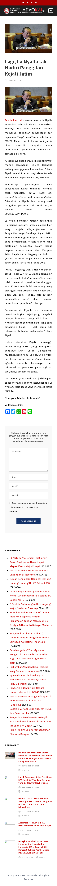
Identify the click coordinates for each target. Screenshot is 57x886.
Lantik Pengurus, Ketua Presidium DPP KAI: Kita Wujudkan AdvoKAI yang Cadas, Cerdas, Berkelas (35, 780)
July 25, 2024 (27, 857)
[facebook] (27, 3)
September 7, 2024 (30, 830)
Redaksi (25, 770)
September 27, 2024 (30, 766)
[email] (23, 3)
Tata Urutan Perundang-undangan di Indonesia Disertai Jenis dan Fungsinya (30, 700)
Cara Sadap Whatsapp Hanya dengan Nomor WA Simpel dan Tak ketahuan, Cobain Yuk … (30, 595)
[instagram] (36, 3)
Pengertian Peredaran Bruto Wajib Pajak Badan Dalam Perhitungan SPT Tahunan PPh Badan (30, 721)
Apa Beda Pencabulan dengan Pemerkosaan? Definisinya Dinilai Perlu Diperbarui (28, 679)
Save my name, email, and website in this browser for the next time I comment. (28, 507)
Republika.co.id (13, 120)
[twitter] (32, 3)
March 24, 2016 (16, 81)
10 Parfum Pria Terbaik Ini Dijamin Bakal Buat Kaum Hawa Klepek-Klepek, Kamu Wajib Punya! (28, 562)
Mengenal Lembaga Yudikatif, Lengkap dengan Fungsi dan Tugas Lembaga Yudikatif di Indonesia (29, 637)
